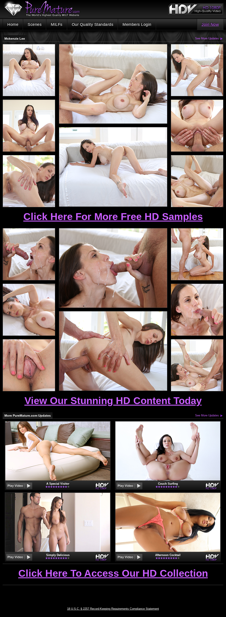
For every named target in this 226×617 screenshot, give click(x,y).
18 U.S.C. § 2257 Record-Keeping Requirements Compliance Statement (113, 608)
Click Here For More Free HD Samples (113, 217)
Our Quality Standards (92, 24)
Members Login (136, 24)
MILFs (56, 24)
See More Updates (207, 38)
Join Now (210, 24)
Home (12, 24)
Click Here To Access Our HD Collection (113, 573)
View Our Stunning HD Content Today (113, 401)
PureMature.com (44, 8)
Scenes (34, 24)
